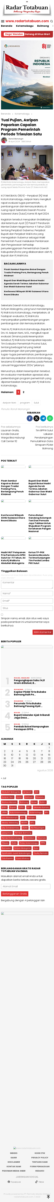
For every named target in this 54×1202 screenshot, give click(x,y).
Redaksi (39, 1170)
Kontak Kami (14, 1166)
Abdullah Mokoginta (11, 792)
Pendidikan (29, 838)
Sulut (36, 402)
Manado (31, 817)
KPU (46, 812)
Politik (14, 843)
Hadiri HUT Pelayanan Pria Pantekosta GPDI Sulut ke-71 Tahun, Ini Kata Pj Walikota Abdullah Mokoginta (13, 558)
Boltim (43, 802)
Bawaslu (40, 797)
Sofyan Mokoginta (22, 848)
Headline (25, 678)
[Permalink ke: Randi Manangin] (4, 140)
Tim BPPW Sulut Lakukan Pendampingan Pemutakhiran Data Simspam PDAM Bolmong (41, 437)
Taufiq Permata (41, 853)
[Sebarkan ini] (30, 418)
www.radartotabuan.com (27, 21)
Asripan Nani (9, 402)
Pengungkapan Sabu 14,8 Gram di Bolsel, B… (29, 681)
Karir (14, 1157)
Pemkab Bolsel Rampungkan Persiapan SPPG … (31, 728)
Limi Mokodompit (10, 817)
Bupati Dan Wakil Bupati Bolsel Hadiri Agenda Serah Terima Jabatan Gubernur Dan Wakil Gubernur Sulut (26, 283)
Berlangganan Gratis (15, 893)
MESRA (24, 822)
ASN (36, 792)
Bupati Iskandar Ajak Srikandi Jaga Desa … (32, 716)
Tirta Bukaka (7, 858)
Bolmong (18, 689)
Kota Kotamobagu (18, 812)
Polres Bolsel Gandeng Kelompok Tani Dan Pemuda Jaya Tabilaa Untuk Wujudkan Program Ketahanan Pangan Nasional (39, 523)
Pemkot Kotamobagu (11, 838)
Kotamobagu (36, 812)
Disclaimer (14, 1162)
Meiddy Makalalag (10, 822)
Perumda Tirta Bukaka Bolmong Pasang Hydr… (28, 705)
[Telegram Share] (43, 418)
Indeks (13, 1153)
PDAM (25, 827)
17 (12, 758)
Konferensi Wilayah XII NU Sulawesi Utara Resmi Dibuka (13, 518)
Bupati (13, 807)
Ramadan (6, 848)
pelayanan (7, 833)
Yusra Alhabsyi (23, 858)
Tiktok (41, 1182)
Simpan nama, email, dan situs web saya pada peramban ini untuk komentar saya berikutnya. (25, 622)
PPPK (43, 843)
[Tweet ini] (36, 418)
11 (19, 755)
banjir (19, 797)
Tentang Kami (40, 1162)
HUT (29, 807)
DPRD (21, 807)
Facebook (16, 1182)
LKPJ (22, 817)
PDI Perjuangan (37, 827)
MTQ (32, 822)
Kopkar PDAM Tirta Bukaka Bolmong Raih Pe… (30, 693)
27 (34, 762)
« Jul (3, 778)
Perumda (42, 838)
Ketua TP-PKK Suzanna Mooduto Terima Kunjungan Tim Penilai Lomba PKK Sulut (39, 558)
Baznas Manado (9, 802)
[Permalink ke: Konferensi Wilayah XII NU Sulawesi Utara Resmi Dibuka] (13, 506)
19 (27, 758)
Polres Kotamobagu (29, 843)
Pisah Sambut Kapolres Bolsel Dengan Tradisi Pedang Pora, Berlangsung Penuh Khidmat (26, 272)
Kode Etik (40, 1153)
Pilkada (5, 843)
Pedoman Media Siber (14, 1170)
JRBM (4, 812)
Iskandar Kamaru (41, 807)
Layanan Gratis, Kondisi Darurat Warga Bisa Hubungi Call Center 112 (13, 434)
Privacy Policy (39, 1157)
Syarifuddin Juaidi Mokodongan (16, 853)
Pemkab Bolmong (23, 833)
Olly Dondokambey (10, 827)
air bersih (27, 792)
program (25, 402)
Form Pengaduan (40, 1166)
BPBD (4, 807)
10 (12, 755)
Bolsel (17, 678)
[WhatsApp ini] (50, 418)
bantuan (29, 797)
